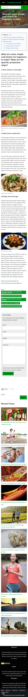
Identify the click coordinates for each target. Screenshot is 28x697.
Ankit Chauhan (7, 23)
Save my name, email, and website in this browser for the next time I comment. (13, 369)
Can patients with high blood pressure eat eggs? (14, 464)
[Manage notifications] (3, 693)
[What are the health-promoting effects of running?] (14, 573)
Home (2, 690)
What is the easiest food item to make (11, 295)
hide (10, 34)
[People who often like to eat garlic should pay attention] (14, 539)
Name (5, 325)
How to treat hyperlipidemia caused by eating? (13, 483)
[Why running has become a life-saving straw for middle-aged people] (14, 605)
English (5, 389)
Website (5, 338)
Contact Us (15, 690)
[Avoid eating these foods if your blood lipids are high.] (14, 493)
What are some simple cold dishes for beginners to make (11, 292)
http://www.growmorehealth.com (13, 283)
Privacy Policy (5, 692)
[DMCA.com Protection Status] (5, 664)
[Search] (19, 7)
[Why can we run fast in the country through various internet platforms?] (14, 515)
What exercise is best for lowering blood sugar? (13, 445)
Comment (6, 345)
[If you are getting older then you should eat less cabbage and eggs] (14, 414)
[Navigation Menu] (25, 2)
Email (4, 331)
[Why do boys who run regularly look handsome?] (14, 626)
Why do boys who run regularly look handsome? (14, 636)
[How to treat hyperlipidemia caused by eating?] (14, 474)
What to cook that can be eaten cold (11, 306)
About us (8, 690)
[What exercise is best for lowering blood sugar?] (14, 435)
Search (3, 394)
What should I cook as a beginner (10, 303)
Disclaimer (22, 690)
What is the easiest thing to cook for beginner (11, 300)
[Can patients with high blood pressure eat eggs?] (12, 455)
